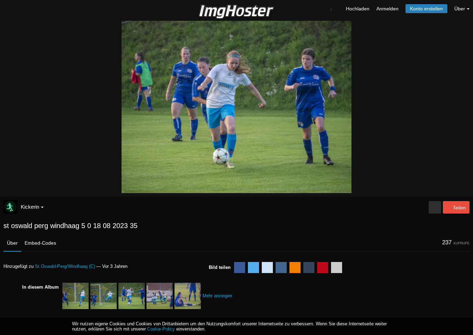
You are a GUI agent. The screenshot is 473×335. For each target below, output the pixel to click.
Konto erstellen (426, 8)
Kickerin (30, 207)
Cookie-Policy (161, 329)
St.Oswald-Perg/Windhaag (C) (65, 266)
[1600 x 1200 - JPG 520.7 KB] (435, 207)
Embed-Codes (40, 243)
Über (12, 243)
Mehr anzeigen (217, 295)
